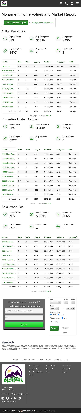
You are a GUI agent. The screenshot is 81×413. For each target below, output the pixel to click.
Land (65, 318)
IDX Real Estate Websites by (11, 411)
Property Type (55, 312)
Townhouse (56, 318)
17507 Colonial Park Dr (11, 97)
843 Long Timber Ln (9, 260)
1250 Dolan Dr (7, 75)
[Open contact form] (61, 3)
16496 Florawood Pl (9, 282)
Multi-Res (55, 322)
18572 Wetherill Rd (9, 268)
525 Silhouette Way (9, 194)
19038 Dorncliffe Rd (9, 79)
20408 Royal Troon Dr (10, 158)
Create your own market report (42, 22)
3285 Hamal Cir (8, 181)
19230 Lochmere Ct (9, 167)
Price (52, 306)
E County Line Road (9, 88)
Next (48, 115)
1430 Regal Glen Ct (9, 273)
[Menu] (77, 3)
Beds (66, 299)
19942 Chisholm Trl (9, 102)
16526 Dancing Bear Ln (11, 163)
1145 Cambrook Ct (9, 106)
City (51, 299)
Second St (6, 66)
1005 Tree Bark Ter (9, 176)
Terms (46, 411)
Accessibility (38, 411)
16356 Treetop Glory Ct (11, 172)
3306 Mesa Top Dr (9, 154)
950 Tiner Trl (7, 251)
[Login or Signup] (72, 3)
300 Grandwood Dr (9, 242)
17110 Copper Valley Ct (11, 84)
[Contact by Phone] (66, 3)
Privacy (53, 411)
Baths (73, 299)
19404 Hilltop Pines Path (11, 71)
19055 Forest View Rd (10, 246)
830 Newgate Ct (8, 190)
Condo (61, 315)
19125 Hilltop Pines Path (11, 255)
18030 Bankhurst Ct (9, 93)
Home (54, 315)
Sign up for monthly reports (16, 22)
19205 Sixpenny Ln (9, 277)
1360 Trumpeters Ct (9, 264)
